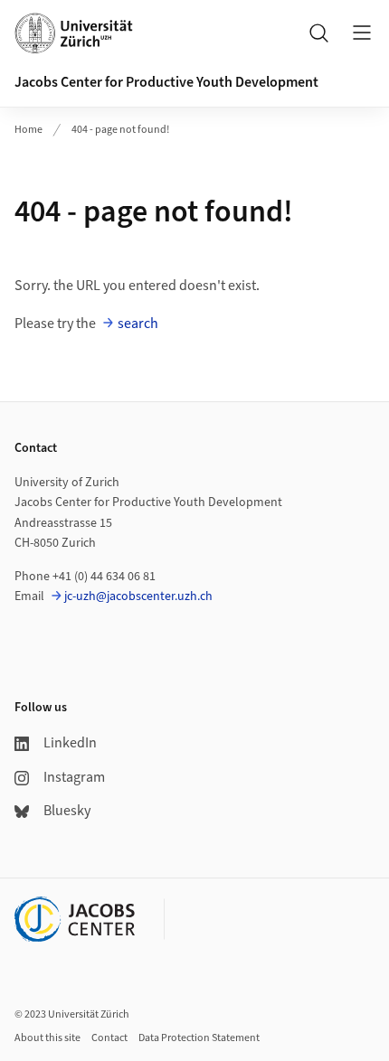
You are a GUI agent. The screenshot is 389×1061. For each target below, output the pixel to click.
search (138, 323)
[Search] (318, 32)
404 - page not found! (120, 129)
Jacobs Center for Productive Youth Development (166, 82)
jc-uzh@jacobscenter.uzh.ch (138, 596)
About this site (47, 1038)
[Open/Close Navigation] (362, 32)
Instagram (74, 777)
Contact (109, 1038)
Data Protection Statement (199, 1038)
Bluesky (66, 811)
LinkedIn (70, 743)
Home (28, 129)
